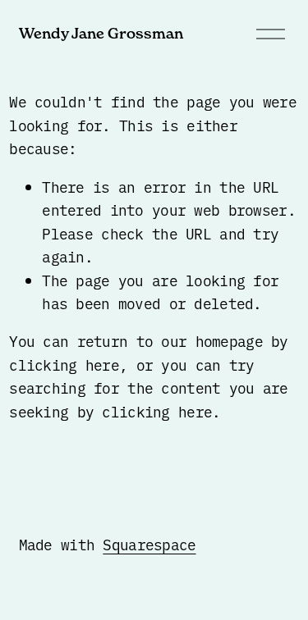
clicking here (64, 364)
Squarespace (149, 544)
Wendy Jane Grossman (101, 33)
